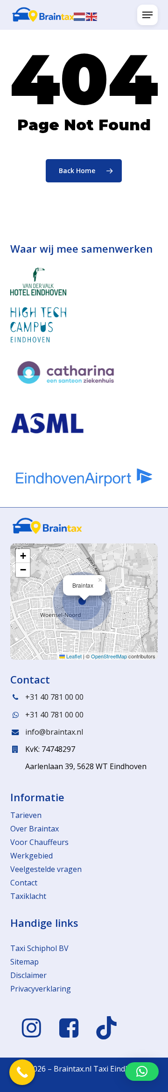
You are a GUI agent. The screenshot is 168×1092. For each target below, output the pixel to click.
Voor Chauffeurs (39, 842)
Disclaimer (28, 975)
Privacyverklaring (40, 989)
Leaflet (73, 656)
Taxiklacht (28, 896)
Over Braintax (34, 829)
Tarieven (26, 815)
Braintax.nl (72, 1069)
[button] (147, 15)
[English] (92, 16)
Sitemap (24, 962)
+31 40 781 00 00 (54, 697)
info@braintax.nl (54, 732)
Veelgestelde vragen (46, 869)
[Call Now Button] (22, 1072)
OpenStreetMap (109, 656)
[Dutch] (80, 16)
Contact (23, 883)
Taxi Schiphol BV (39, 948)
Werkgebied (31, 856)
